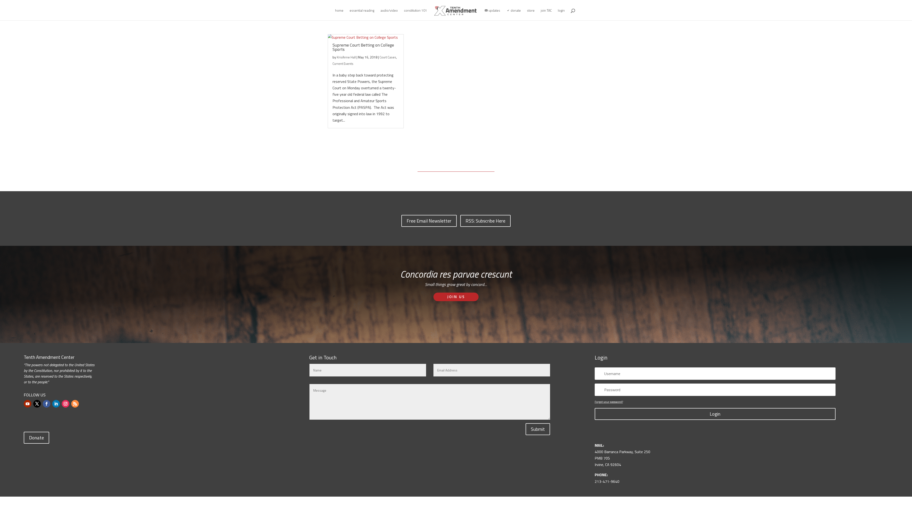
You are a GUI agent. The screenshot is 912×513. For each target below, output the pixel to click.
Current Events (342, 63)
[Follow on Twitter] (37, 404)
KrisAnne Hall (346, 57)
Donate (36, 437)
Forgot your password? (609, 401)
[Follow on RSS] (75, 404)
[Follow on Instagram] (65, 404)
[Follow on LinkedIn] (56, 404)
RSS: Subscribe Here (485, 220)
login (561, 11)
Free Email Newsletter (429, 220)
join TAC (546, 11)
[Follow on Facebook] (46, 404)
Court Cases (388, 57)
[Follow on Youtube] (27, 404)
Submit (538, 429)
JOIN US (456, 296)
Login (715, 414)
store (531, 11)
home (339, 11)
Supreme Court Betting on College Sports (363, 47)
